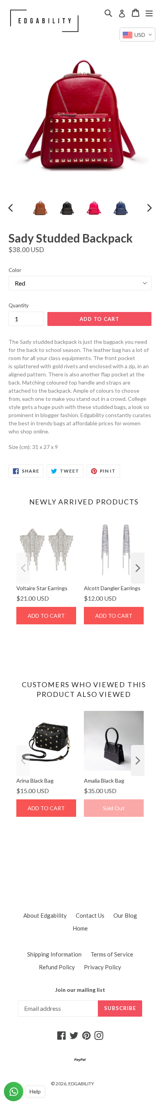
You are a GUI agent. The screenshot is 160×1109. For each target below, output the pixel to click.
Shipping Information (54, 954)
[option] (39, 207)
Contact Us (90, 915)
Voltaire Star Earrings (42, 588)
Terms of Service (111, 954)
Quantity (19, 305)
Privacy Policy (102, 966)
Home (80, 928)
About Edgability (45, 915)
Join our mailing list (80, 990)
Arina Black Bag (35, 780)
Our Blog (125, 915)
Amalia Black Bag (104, 780)
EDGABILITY (81, 1083)
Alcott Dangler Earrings (112, 588)
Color (15, 270)
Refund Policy (57, 966)
